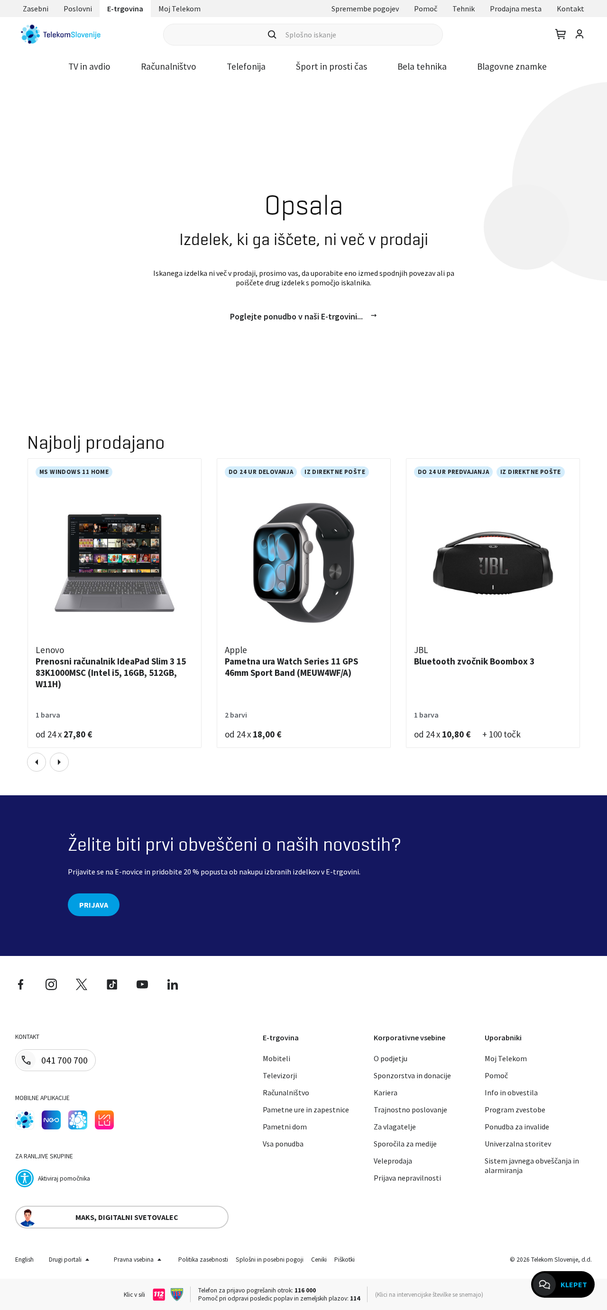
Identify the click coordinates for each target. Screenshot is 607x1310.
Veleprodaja (393, 1160)
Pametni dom (285, 1126)
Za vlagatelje (395, 1126)
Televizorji (280, 1075)
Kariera (385, 1092)
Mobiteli (276, 1058)
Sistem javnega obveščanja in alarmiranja (532, 1165)
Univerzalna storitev (518, 1143)
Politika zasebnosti (203, 1259)
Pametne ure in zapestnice (306, 1109)
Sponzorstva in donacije (412, 1075)
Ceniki (319, 1259)
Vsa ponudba (283, 1143)
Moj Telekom (179, 8)
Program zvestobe (515, 1109)
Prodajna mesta (516, 8)
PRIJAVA (93, 905)
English (24, 1259)
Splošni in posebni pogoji (270, 1259)
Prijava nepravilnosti (407, 1178)
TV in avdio (89, 66)
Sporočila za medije (405, 1143)
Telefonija (246, 66)
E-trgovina (125, 8)
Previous (36, 762)
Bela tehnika (422, 66)
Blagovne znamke (512, 66)
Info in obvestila (511, 1092)
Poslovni (78, 8)
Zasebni (35, 8)
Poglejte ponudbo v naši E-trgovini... (296, 316)
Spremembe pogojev (365, 8)
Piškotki (344, 1259)
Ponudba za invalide (517, 1126)
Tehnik (463, 8)
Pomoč (425, 8)
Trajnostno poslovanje (410, 1109)
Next (59, 762)
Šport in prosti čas (331, 66)
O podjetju (390, 1058)
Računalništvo (168, 66)
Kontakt (570, 8)
